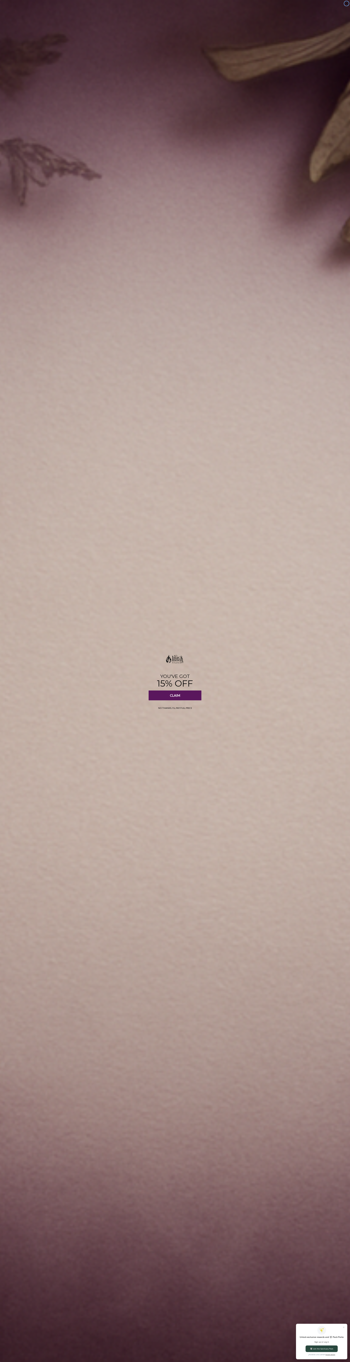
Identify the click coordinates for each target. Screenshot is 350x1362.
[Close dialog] (346, 3)
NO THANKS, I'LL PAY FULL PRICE (175, 708)
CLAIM (175, 695)
